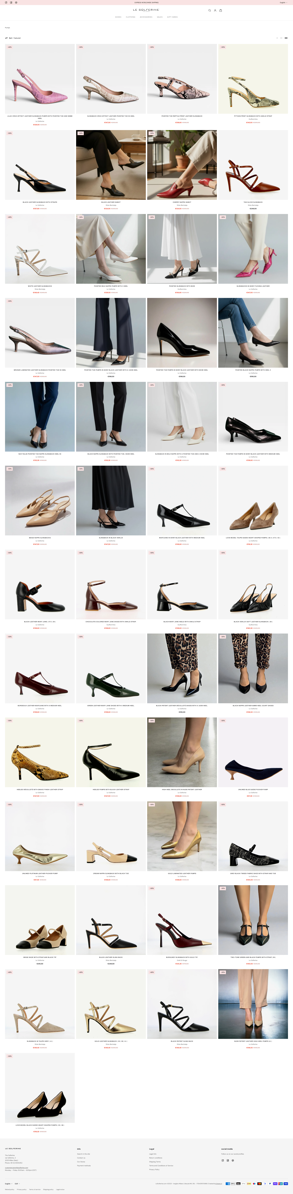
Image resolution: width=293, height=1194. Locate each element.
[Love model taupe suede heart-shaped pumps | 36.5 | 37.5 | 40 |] (253, 500)
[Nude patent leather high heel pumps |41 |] (253, 1004)
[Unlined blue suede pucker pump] (253, 752)
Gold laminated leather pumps (182, 873)
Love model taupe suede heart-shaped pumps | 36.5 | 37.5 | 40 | (253, 538)
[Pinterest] (16, 2)
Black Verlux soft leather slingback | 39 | (253, 622)
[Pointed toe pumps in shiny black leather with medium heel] (253, 417)
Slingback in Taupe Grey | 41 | (40, 1041)
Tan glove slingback (253, 202)
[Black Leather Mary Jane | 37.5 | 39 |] (40, 584)
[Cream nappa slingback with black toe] (111, 836)
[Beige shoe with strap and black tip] (40, 920)
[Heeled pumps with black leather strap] (111, 752)
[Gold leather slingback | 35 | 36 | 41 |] (111, 1004)
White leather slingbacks (40, 286)
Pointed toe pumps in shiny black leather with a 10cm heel (111, 370)
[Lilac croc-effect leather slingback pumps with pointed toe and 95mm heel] (40, 79)
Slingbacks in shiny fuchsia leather (253, 286)
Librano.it (219, 1184)
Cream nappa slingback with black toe (111, 873)
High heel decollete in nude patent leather (182, 789)
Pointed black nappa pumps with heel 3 (253, 370)
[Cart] (220, 10)
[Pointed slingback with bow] (182, 249)
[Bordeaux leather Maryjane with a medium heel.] (40, 668)
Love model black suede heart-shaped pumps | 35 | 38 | (40, 1125)
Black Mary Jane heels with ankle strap (182, 622)
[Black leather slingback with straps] (40, 165)
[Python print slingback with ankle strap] (253, 79)
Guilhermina (253, 119)
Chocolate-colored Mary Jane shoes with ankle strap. (111, 622)
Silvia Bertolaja (111, 205)
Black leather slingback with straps (40, 202)
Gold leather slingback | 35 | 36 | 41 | (111, 1041)
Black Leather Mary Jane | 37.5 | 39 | (40, 622)
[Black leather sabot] (111, 165)
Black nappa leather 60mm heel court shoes (253, 705)
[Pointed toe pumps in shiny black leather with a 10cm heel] (111, 333)
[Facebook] (11, 2)
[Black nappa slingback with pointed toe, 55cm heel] (111, 417)
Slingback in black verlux (111, 538)
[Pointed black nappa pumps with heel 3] (253, 333)
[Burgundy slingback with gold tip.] (182, 920)
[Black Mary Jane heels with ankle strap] (182, 584)
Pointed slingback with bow (182, 286)
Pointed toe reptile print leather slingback (182, 116)
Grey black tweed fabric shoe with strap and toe (253, 873)
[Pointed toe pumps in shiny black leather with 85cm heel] (182, 333)
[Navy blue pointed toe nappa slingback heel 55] (40, 417)
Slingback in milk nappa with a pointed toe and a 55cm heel (182, 454)
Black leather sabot (111, 202)
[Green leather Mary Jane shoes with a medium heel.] (111, 668)
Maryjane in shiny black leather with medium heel (182, 538)
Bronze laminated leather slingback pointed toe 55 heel (40, 370)
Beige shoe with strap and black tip (39, 957)
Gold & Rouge (182, 960)
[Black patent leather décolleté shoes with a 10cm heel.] (182, 668)
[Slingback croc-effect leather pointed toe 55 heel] (111, 79)
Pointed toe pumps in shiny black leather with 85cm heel (182, 370)
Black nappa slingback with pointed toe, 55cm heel (111, 454)
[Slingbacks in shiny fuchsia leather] (253, 249)
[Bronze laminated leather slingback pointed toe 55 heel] (40, 333)
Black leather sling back (111, 957)
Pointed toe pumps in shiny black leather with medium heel (253, 454)
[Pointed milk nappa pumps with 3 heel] (111, 249)
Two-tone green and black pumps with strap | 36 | (253, 957)
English (282, 2)
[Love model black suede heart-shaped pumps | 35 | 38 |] (40, 1088)
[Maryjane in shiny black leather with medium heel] (182, 500)
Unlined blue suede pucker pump (253, 789)
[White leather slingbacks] (40, 249)
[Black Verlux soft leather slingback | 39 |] (253, 584)
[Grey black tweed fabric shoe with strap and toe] (253, 836)
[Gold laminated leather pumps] (182, 836)
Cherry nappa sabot (182, 202)
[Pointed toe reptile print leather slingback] (182, 79)
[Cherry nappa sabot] (182, 165)
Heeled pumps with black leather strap (111, 789)
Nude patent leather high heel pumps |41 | (253, 1041)
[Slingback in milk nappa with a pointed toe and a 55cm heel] (182, 417)
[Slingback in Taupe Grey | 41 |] (40, 1004)
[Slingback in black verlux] (111, 500)
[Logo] (146, 10)
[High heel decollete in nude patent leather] (182, 752)
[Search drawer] (209, 10)
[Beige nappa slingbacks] (40, 500)
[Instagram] (6, 2)
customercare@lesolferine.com (16, 1168)
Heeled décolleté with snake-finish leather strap (40, 789)
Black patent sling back (182, 1041)
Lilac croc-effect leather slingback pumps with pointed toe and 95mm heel (39, 117)
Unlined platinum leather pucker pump (40, 873)
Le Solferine (40, 121)
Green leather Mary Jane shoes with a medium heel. (111, 705)
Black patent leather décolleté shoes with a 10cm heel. (182, 705)
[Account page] (215, 10)
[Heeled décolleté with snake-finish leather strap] (40, 752)
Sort (14, 38)
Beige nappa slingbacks (40, 538)
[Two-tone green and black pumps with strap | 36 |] (253, 920)
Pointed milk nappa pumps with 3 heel (111, 286)
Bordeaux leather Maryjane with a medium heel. (40, 705)
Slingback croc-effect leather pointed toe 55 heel (111, 116)
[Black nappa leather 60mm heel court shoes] (253, 668)
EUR (16, 1184)
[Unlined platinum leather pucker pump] (40, 836)
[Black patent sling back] (182, 1004)
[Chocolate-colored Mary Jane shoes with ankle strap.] (111, 584)
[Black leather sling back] (111, 920)
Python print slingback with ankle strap (253, 116)
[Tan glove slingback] (253, 165)
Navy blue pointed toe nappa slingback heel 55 (40, 454)
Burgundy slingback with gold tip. (182, 957)
